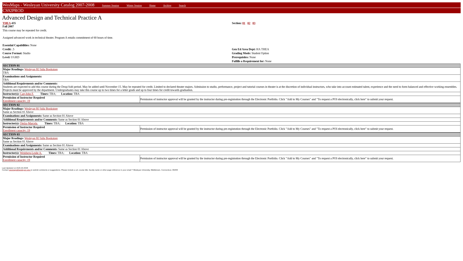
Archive (167, 5)
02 (248, 23)
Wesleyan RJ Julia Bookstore (41, 69)
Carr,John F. (27, 93)
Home (152, 5)
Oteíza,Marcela (29, 123)
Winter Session (134, 5)
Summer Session (110, 5)
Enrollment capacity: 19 (16, 100)
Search (182, 5)
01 (243, 23)
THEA (7, 23)
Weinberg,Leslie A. (31, 152)
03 (253, 23)
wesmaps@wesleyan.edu (20, 170)
